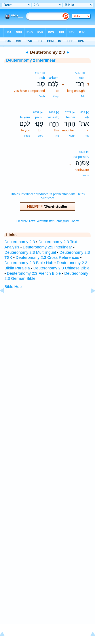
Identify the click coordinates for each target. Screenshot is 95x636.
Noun (72, 135)
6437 (36, 112)
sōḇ (42, 78)
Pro (57, 135)
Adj (83, 96)
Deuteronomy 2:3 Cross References (47, 257)
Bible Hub (13, 286)
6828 (82, 151)
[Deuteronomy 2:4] (89, 300)
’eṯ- (87, 117)
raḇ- (82, 78)
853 (82, 112)
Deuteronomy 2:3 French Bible (34, 273)
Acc (87, 135)
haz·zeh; (52, 117)
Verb (42, 96)
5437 (38, 72)
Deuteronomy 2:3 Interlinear (47, 247)
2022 (68, 112)
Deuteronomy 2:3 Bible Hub (28, 263)
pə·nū (39, 117)
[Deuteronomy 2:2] (5, 300)
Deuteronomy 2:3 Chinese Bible (61, 268)
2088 (52, 112)
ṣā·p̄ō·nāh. (81, 157)
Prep (56, 96)
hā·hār (70, 117)
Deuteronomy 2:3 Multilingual (30, 252)
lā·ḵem (54, 78)
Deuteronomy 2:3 (19, 242)
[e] (83, 72)
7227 (77, 72)
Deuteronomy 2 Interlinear (30, 60)
